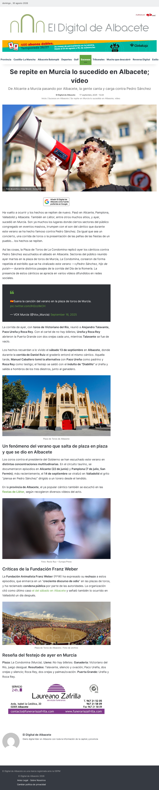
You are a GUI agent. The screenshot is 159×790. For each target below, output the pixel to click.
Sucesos (85, 59)
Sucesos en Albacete (58, 98)
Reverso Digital (141, 59)
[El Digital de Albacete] (79, 23)
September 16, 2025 (63, 314)
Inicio (44, 98)
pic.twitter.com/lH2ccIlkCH (27, 306)
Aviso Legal (22, 780)
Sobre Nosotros (38, 780)
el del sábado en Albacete (49, 590)
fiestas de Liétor (13, 491)
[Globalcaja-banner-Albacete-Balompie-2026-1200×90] (79, 46)
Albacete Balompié (48, 59)
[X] (32, 744)
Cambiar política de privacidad (31, 784)
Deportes (66, 59)
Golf (76, 59)
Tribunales (98, 59)
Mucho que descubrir (119, 59)
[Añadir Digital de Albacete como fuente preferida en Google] (56, 201)
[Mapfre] (56, 713)
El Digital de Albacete (65, 95)
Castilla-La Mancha (25, 59)
